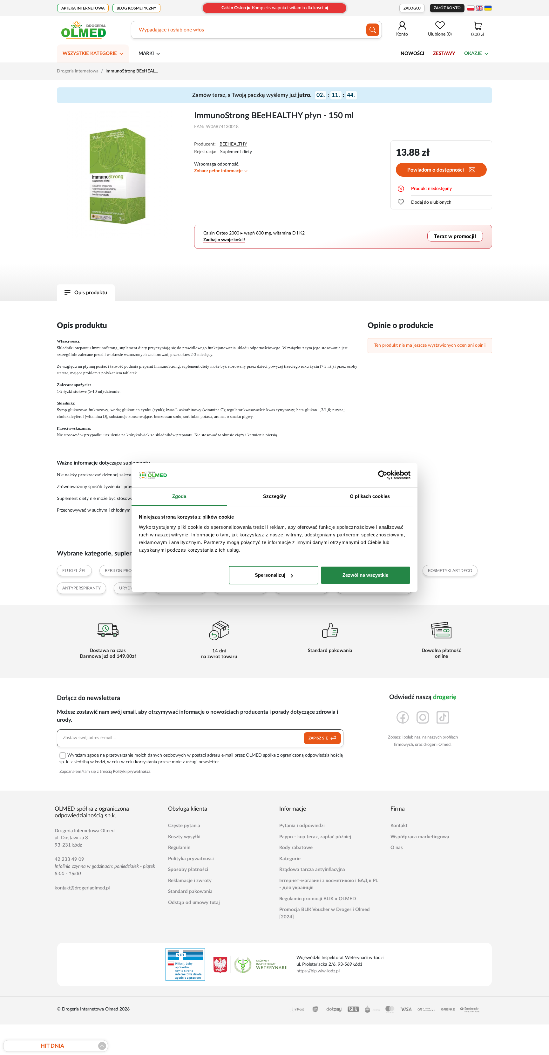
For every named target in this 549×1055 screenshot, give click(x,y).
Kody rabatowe (296, 847)
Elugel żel (74, 571)
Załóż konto (447, 8)
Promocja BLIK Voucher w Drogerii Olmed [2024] (324, 913)
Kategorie (290, 858)
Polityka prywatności (191, 858)
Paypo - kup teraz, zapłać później (315, 836)
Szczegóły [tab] (274, 496)
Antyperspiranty (81, 588)
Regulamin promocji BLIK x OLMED (317, 898)
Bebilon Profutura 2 (128, 571)
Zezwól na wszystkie (365, 575)
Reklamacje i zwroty (190, 880)
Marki (146, 53)
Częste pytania (184, 825)
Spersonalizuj (270, 575)
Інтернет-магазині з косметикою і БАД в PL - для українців (328, 884)
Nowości (412, 53)
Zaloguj (412, 8)
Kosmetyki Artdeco (450, 571)
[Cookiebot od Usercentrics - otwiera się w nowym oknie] (382, 475)
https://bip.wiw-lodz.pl (318, 971)
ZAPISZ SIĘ (318, 738)
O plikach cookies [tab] (370, 496)
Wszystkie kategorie (90, 53)
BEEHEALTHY (233, 144)
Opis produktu (90, 292)
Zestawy (444, 53)
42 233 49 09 (69, 859)
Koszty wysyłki (184, 836)
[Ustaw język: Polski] (471, 8)
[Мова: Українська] (488, 8)
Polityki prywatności (131, 772)
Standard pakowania (190, 891)
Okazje (473, 53)
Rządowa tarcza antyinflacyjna (312, 869)
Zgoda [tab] (179, 496)
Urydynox (130, 588)
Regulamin (179, 847)
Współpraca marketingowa (419, 836)
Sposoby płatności (188, 869)
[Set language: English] (479, 8)
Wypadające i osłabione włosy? (174, 29)
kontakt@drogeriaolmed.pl (82, 888)
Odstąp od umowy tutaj (194, 902)
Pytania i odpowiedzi (302, 825)
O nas (396, 847)
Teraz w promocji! (455, 236)
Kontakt (399, 825)
